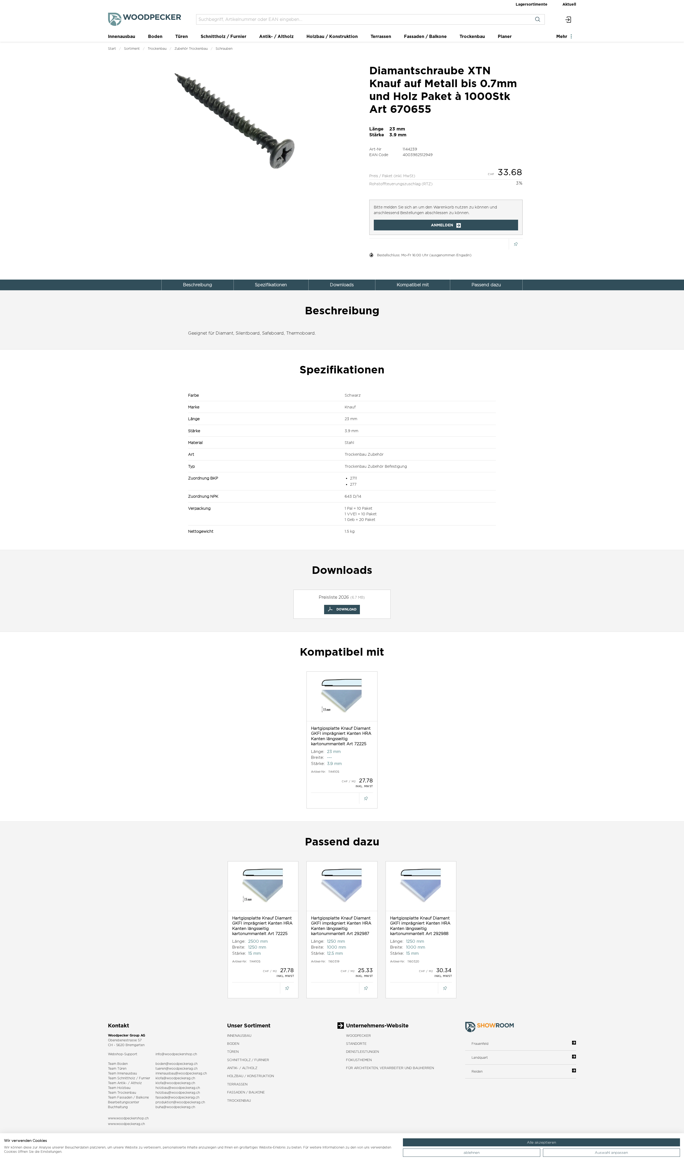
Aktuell (569, 4)
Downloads (342, 285)
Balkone (142, 1097)
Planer (505, 36)
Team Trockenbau (122, 1092)
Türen (181, 36)
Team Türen (117, 1068)
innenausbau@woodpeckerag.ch (181, 1073)
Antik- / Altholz (276, 36)
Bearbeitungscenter (123, 1102)
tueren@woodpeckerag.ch (176, 1068)
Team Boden (118, 1063)
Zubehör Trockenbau (191, 48)
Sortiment (132, 48)
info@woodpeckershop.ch (176, 1054)
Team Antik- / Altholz (125, 1083)
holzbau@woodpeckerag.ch (178, 1087)
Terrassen (381, 36)
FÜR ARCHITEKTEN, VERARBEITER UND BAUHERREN (390, 1068)
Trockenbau (472, 36)
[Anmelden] (568, 19)
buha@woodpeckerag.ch (175, 1107)
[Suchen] (537, 19)
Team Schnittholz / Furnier (129, 1078)
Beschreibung (197, 285)
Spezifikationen (271, 285)
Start (112, 48)
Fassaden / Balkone (425, 36)
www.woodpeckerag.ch (126, 1124)
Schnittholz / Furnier (223, 36)
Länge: (317, 751)
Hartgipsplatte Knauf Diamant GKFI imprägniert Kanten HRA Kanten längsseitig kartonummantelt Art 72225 (341, 736)
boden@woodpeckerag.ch (176, 1063)
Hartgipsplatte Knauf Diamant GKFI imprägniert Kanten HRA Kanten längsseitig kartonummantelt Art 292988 (420, 926)
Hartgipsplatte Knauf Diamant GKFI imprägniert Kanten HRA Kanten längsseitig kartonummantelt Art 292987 (341, 926)
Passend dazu (486, 285)
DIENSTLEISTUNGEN (362, 1051)
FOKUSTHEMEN (359, 1060)
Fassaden (124, 1097)
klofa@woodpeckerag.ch (175, 1078)
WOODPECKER (358, 1035)
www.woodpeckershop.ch (128, 1118)
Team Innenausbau (122, 1073)
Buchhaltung (118, 1107)
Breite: (317, 757)
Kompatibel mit (413, 285)
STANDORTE (356, 1043)
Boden (155, 36)
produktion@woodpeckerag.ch (180, 1102)
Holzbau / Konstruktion (332, 36)
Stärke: (318, 763)
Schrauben (224, 48)
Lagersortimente (531, 4)
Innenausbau (121, 36)
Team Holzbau (119, 1087)
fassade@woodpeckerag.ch (177, 1097)
